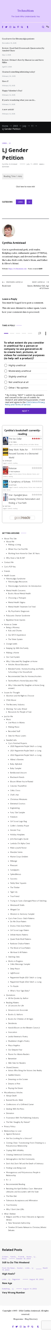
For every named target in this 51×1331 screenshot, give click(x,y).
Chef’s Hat (14, 795)
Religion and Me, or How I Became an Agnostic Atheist (25, 1218)
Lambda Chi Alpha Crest (20, 843)
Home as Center (10, 624)
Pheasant (13, 865)
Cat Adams (13, 442)
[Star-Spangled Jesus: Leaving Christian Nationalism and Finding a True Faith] (5, 500)
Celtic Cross (15, 790)
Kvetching (6, 1289)
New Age (7, 1283)
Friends (7, 571)
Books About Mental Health (19, 593)
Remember (12, 1058)
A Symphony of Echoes (19, 481)
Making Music (13, 727)
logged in (19, 302)
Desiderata (12, 1023)
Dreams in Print (14, 1084)
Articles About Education (18, 664)
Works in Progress (15, 961)
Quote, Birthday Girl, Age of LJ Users (38, 285)
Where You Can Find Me (18, 549)
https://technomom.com (18, 269)
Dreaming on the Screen (18, 1079)
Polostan (13, 468)
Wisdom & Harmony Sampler (22, 914)
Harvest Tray (15, 830)
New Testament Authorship (19, 1223)
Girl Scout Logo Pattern (19, 930)
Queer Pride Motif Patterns (20, 939)
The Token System (15, 639)
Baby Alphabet (16, 764)
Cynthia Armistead (9, 164)
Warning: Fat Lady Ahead (16, 709)
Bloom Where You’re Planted (21, 781)
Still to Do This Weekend (15, 1263)
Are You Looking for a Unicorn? (19, 1138)
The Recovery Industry (15, 704)
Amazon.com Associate (18, 1010)
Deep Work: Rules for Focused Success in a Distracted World (23, 453)
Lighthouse (14, 973)
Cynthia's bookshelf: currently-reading (22, 432)
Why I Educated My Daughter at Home (21, 661)
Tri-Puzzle (14, 986)
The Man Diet (11, 1196)
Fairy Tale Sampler (17, 812)
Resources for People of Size (19, 712)
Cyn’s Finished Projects (17, 743)
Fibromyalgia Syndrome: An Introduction (24, 586)
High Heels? (8, 1274)
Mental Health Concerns (16, 590)
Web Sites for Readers (17, 1063)
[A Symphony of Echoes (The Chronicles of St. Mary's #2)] (5, 487)
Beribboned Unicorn (18, 773)
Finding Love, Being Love (16, 1168)
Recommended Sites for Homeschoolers (24, 676)
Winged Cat (15, 909)
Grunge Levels (11, 644)
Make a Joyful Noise (18, 848)
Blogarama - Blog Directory (25, 1319)
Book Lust (12, 284)
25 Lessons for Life (16, 1005)
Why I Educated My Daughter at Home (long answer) (26, 686)
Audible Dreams (14, 1075)
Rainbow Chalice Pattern (20, 943)
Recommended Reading (15, 1184)
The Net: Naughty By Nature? (18, 1122)
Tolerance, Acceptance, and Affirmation (22, 1200)
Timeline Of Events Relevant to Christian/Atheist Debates (27, 1229)
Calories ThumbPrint (18, 786)
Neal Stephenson (15, 471)
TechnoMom (25, 11)
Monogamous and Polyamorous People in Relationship (23, 1173)
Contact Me (8, 562)
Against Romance (13, 1134)
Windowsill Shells (17, 905)
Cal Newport (8, 461)
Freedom (13, 817)
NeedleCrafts (11, 740)
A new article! (8, 109)
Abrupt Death (11, 1095)
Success (13, 878)
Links (4, 143)
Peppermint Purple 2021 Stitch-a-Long (25, 977)
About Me (10, 541)
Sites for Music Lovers (17, 736)
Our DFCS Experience (17, 635)
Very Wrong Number (13, 1293)
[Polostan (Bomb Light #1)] (5, 473)
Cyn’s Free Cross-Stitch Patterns (21, 918)
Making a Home (12, 652)
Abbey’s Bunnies (17, 759)
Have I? (5, 81)
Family (13, 1257)
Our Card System (13, 657)
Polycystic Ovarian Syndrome (18, 615)
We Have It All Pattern (18, 952)
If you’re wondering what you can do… (19, 100)
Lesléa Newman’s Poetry (18, 1036)
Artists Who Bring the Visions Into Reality (25, 1070)
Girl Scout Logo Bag (18, 821)
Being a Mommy (13, 627)
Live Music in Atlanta (16, 722)
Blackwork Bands (17, 777)
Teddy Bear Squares (18, 883)
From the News (8, 1268)
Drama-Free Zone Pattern (20, 926)
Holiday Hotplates (17, 834)
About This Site (10, 538)
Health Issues (9, 575)
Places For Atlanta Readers (19, 1054)
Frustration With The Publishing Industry (22, 1118)
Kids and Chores (15, 630)
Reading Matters (12, 1002)
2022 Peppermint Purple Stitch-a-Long (25, 755)
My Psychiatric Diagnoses (18, 611)
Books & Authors (15, 1014)
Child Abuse (11, 700)
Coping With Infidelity (15, 1150)
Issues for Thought (12, 692)
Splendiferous (15, 874)
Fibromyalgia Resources (17, 582)
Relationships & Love (12, 1131)
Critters (5, 1257)
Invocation (12, 1032)
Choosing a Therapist (17, 598)
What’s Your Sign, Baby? (20, 991)
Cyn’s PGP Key (10, 567)
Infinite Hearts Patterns (19, 934)
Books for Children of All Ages (20, 1019)
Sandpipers (14, 870)
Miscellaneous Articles (13, 1092)
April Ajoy (8, 506)
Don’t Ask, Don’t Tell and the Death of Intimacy (25, 1163)
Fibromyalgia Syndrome (15, 578)
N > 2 (8, 1180)
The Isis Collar (15, 438)
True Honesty (11, 1205)
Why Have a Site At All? (15, 558)
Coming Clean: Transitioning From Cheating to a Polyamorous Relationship (26, 1144)
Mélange (13, 861)
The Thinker (15, 887)
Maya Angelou (14, 1045)
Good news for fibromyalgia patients (18, 38)
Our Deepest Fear (15, 1050)
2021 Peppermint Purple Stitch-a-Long (25, 751)
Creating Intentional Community (19, 1155)
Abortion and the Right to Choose (20, 696)
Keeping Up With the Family (17, 648)
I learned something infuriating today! (18, 72)
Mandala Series (16, 852)
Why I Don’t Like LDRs (15, 1209)
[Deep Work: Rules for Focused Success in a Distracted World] (5, 455)
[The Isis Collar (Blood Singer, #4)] (5, 444)
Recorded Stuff (14, 731)
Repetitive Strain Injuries (15, 620)
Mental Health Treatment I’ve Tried (21, 607)
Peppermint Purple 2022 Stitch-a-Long (25, 982)
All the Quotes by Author (18, 998)
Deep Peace (15, 969)
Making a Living (14, 544)
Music (8, 719)
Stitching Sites (14, 957)
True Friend (14, 896)
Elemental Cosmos (17, 804)
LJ (9, 143)
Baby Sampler (15, 768)
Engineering (15, 808)
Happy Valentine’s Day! (12, 90)
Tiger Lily (14, 892)
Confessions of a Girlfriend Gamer (20, 1104)
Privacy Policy (10, 1126)
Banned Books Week (14, 1100)
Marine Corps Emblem (19, 856)
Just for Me (8, 716)
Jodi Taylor (13, 485)
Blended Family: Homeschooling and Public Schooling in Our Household (26, 670)
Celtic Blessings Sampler (20, 964)
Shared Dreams (12, 1067)
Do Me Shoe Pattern (18, 921)
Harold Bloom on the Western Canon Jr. (24, 1028)
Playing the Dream (15, 1088)
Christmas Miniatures (18, 799)
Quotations (10, 995)
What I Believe (10, 1214)
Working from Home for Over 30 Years (24, 553)
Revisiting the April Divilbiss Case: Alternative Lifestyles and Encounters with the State (24, 1190)
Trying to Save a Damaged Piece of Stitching (28, 901)
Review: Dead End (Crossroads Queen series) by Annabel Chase (23, 49)
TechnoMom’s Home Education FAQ (22, 681)
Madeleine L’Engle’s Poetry (19, 1041)
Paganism (16, 1279)
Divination (10, 1113)
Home (29, 1257)
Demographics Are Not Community (20, 1159)
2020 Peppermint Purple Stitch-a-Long (26, 746)
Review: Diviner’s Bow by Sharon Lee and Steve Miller (23, 61)
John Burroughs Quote (19, 839)
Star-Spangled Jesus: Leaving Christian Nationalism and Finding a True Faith (24, 499)
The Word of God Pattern (20, 948)
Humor (20, 1268)
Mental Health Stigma (16, 602)
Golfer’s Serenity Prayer (19, 826)
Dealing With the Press (15, 1109)
